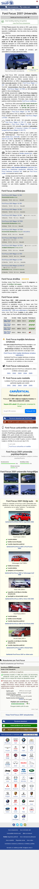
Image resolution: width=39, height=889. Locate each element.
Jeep (7, 773)
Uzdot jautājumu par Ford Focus (20, 725)
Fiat (16, 758)
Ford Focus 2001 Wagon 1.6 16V (12, 203)
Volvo (23, 819)
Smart (31, 804)
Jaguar (31, 766)
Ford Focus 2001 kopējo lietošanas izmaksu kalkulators (20, 354)
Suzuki (15, 811)
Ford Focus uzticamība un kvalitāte (20, 446)
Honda (31, 758)
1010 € (21, 699)
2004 (25, 373)
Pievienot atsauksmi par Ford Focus (20, 418)
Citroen (15, 750)
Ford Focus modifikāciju (29, 101)
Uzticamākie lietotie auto (14, 833)
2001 (9, 373)
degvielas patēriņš (10, 837)
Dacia (31, 750)
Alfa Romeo (7, 743)
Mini (31, 781)
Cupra (23, 750)
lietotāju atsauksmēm (25, 153)
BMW (23, 743)
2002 (14, 373)
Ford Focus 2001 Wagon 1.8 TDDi (12, 221)
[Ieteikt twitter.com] (21, 824)
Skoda (23, 804)
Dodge (7, 758)
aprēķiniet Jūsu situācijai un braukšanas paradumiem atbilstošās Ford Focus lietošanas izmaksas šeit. (19, 169)
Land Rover (31, 773)
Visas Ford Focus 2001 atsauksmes (19, 715)
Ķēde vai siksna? (27, 833)
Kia (15, 773)
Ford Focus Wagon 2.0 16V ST (15, 122)
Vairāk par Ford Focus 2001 (18, 17)
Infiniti (15, 766)
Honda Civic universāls (12, 137)
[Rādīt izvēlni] (37, 7)
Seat (15, 804)
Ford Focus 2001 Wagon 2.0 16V (12, 254)
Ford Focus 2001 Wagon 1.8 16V (12, 215)
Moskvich (15, 788)
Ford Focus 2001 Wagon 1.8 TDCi (12, 245)
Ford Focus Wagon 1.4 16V (21, 111)
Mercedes (23, 781)
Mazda (15, 781)
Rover (31, 796)
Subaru (7, 811)
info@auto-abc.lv (27, 847)
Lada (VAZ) (23, 773)
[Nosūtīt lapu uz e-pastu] (24, 824)
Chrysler (7, 750)
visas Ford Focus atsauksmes (21, 23)
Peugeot (7, 796)
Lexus (7, 781)
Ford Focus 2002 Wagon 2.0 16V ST (13, 265)
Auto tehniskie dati (25, 830)
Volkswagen (15, 819)
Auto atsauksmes (13, 7)
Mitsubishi (7, 788)
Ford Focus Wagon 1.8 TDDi (16, 89)
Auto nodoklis (10, 840)
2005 (30, 373)
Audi (15, 743)
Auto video (30, 840)
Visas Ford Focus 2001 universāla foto (14, 71)
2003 (19, 373)
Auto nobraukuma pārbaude (28, 837)
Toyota (31, 811)
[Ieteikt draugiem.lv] (17, 824)
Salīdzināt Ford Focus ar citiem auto (33, 70)
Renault (23, 796)
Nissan (23, 788)
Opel (31, 788)
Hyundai (7, 766)
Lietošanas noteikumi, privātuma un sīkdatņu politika (19, 843)
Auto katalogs (4, 9)
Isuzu (23, 766)
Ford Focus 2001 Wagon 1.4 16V (12, 195)
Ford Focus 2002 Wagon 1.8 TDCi (12, 238)
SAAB (7, 804)
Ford (11, 9)
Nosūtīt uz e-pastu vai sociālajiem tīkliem (20, 422)
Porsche (15, 796)
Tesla (23, 811)
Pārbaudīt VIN (30, 411)
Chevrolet (31, 743)
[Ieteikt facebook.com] (13, 824)
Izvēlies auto (26, 7)
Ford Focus (17, 9)
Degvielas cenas (20, 840)
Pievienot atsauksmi (20, 721)
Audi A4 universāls (7, 139)
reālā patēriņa (26, 231)
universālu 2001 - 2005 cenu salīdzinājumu (14, 310)
